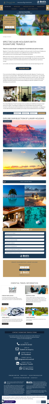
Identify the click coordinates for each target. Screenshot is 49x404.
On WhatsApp (28, 369)
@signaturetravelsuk (26, 359)
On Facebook (26, 354)
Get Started (9, 29)
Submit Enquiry (42, 113)
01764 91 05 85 (28, 2)
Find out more (5, 304)
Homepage (5, 36)
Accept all (43, 401)
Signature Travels (26, 364)
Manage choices (6, 401)
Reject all (38, 401)
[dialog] (24, 400)
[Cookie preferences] (2, 401)
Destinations (9, 36)
